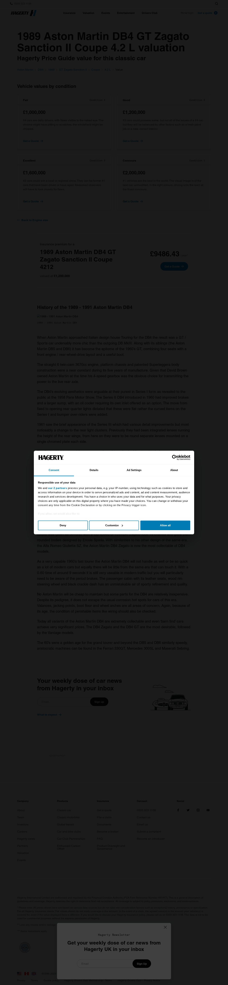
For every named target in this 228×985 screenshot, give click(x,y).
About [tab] (174, 470)
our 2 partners (57, 488)
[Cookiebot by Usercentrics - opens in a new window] (174, 457)
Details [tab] (94, 470)
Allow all (165, 525)
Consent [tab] (54, 470)
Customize (112, 525)
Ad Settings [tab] (134, 470)
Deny (63, 525)
